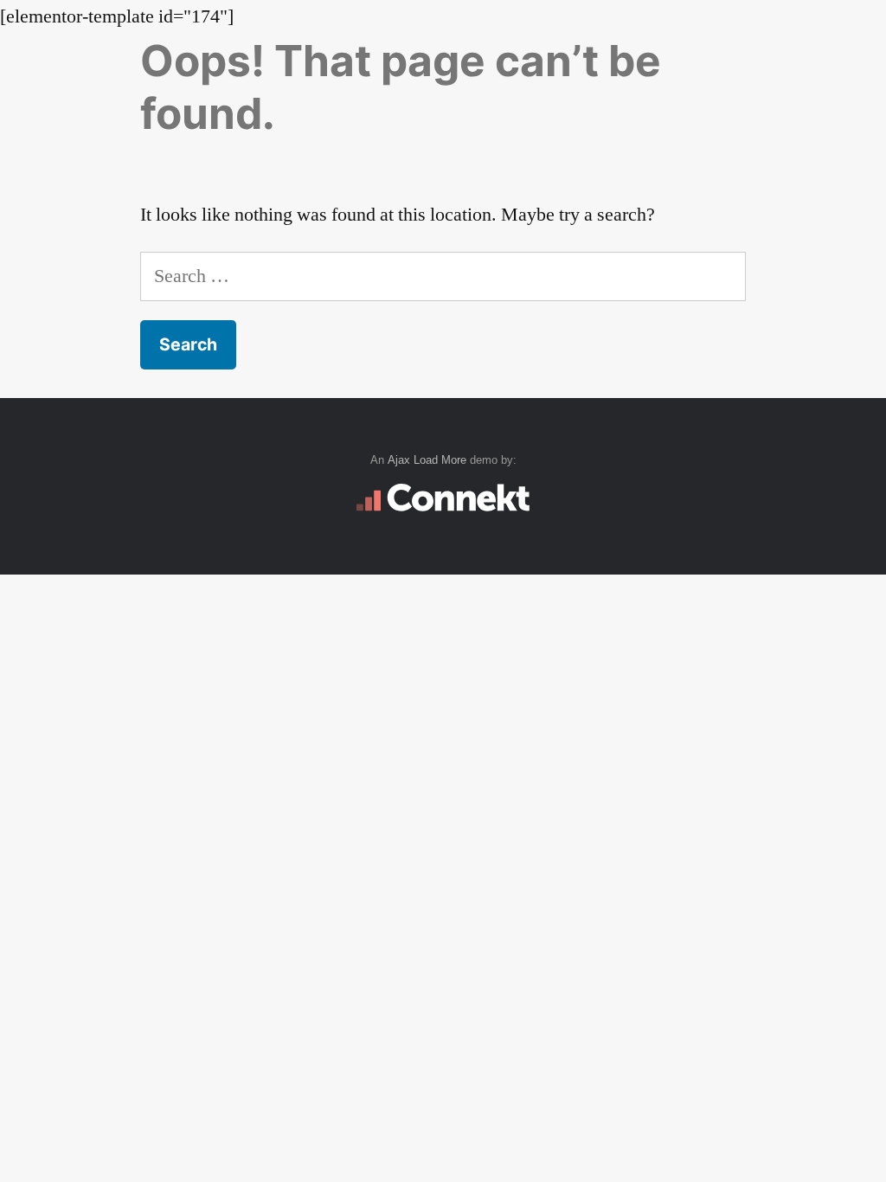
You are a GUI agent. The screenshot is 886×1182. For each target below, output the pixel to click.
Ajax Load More (427, 459)
